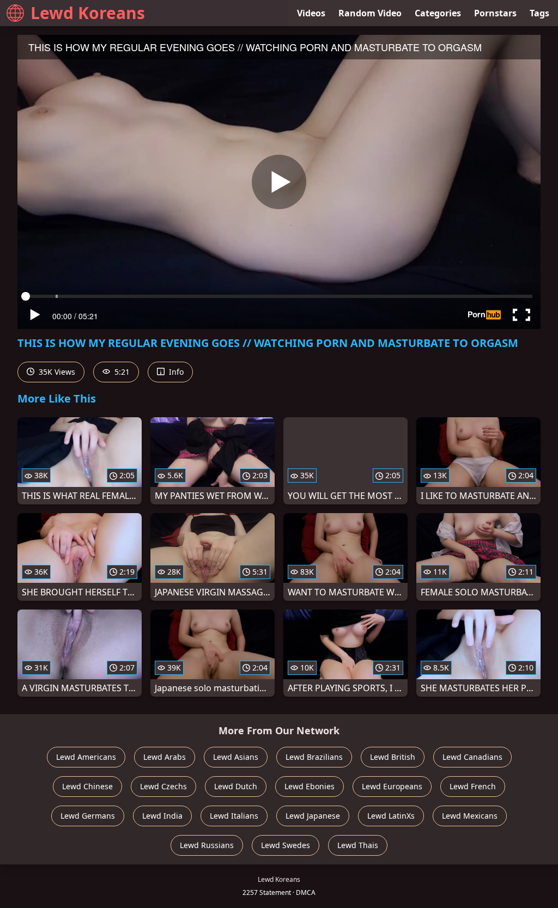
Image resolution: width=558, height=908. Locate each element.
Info (175, 372)
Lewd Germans (87, 816)
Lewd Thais (357, 845)
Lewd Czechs (163, 786)
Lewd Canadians (472, 757)
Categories (438, 13)
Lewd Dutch (235, 786)
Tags (539, 13)
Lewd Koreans (88, 13)
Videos (311, 13)
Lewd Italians (234, 816)
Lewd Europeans (392, 786)
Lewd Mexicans (470, 816)
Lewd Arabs (164, 757)
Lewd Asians (235, 757)
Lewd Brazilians (314, 757)
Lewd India (162, 816)
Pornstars (495, 13)
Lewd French (473, 786)
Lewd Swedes (285, 845)
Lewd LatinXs (391, 816)
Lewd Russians (207, 845)
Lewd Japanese (313, 816)
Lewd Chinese (87, 786)
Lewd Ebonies (309, 786)
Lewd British (392, 757)
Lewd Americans (86, 757)
